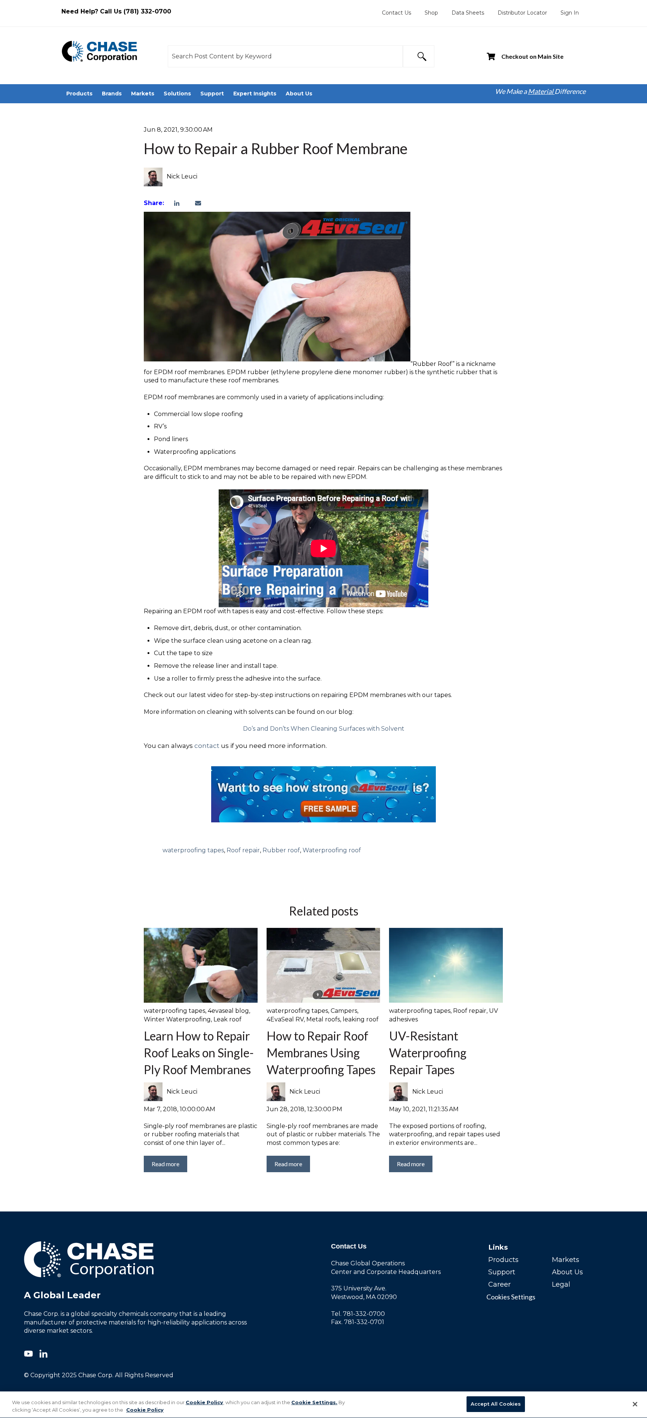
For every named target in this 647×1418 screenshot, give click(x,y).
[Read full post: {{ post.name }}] (446, 965)
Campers (344, 1010)
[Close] (635, 1404)
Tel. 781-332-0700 (358, 1313)
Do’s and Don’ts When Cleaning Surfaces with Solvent (323, 728)
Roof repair (243, 850)
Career (499, 1284)
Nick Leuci (182, 176)
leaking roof (361, 1019)
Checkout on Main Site (532, 56)
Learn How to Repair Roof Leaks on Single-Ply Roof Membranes (199, 1053)
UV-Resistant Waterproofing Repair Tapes (428, 1053)
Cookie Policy (204, 1402)
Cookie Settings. (314, 1402)
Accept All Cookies (496, 1404)
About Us (567, 1272)
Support (501, 1272)
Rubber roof (281, 850)
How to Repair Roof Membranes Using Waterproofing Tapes (321, 1053)
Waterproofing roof (332, 850)
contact (206, 745)
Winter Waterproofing (177, 1019)
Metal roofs (323, 1019)
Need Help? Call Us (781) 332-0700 (116, 11)
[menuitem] (396, 12)
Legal (561, 1284)
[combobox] (285, 56)
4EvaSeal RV (285, 1019)
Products (503, 1260)
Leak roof (227, 1019)
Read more (165, 1163)
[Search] (418, 56)
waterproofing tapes (193, 850)
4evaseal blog (228, 1010)
